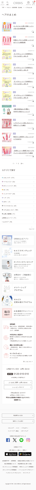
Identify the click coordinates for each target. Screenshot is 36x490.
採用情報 (13, 461)
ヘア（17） (6, 198)
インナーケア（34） (9, 194)
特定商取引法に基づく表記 (25, 464)
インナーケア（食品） (13, 431)
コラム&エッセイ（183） (11, 210)
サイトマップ (26, 473)
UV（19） (6, 190)
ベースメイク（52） (9, 182)
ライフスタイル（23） (10, 206)
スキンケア (11, 428)
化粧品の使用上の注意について (26, 461)
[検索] (7, 2)
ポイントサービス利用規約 (10, 470)
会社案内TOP (5, 461)
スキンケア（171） (9, 178)
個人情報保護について (10, 464)
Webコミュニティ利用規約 (26, 467)
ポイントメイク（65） (10, 186)
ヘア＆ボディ (24, 428)
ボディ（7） (7, 202)
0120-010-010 (21, 373)
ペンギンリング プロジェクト (13, 473)
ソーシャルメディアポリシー (25, 470)
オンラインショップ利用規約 (10, 467)
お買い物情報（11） (9, 214)
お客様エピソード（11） (9, 218)
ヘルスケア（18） (7, 222)
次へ (22, 163)
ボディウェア (24, 431)
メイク (17, 428)
